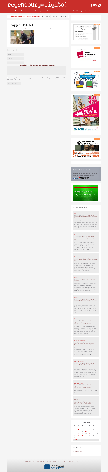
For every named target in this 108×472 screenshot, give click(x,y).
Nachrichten (25, 11)
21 (89, 433)
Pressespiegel (71, 461)
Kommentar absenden (14, 83)
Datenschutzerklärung (39, 461)
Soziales (61, 16)
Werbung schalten (51, 461)
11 (78, 431)
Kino (66, 16)
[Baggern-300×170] (22, 37)
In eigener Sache (62, 461)
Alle (43, 16)
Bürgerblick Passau (78, 451)
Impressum (28, 461)
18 (78, 433)
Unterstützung (77, 11)
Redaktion (61, 11)
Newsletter (80, 461)
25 (78, 435)
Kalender (88, 11)
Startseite (13, 11)
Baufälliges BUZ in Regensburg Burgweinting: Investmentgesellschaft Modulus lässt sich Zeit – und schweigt (85, 322)
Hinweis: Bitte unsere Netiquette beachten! (38, 65)
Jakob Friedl (77, 399)
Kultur (49, 11)
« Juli (75, 439)
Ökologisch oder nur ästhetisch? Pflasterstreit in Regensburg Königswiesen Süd (85, 217)
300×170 (54, 28)
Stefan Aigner (24, 28)
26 (82, 435)
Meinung (38, 11)
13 (86, 431)
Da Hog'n (75, 454)
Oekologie (54, 16)
